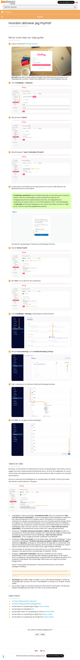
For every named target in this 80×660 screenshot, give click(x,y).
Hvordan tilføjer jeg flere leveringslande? (26, 604)
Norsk (43, 651)
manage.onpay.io (31, 44)
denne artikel (44, 606)
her (33, 609)
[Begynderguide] (2, 12)
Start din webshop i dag (66, 2)
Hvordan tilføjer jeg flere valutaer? (24, 601)
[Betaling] (4, 16)
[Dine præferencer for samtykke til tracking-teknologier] (3, 656)
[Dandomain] (8, 4)
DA (37, 651)
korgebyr (43, 580)
